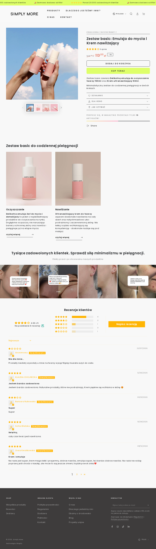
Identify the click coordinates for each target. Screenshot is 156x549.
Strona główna (93, 32)
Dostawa (42, 513)
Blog (71, 518)
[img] (15, 348)
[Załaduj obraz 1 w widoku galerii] (30, 107)
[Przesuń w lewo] (23, 107)
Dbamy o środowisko (80, 513)
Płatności (42, 518)
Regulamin (43, 509)
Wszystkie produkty (108, 32)
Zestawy (10, 513)
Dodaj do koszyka (118, 63)
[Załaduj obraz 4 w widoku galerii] (54, 107)
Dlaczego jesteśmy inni (81, 509)
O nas (72, 504)
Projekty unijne (76, 522)
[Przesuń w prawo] (61, 107)
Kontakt (41, 522)
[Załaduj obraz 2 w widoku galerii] (38, 107)
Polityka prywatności (48, 504)
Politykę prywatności (120, 519)
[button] (131, 14)
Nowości (10, 509)
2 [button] (77, 474)
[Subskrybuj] (148, 505)
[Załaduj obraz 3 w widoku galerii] (46, 107)
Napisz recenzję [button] (126, 324)
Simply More (18, 539)
